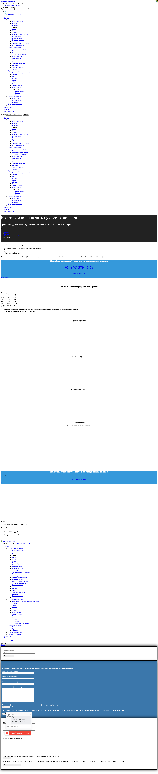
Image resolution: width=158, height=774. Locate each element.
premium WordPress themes (23, 543)
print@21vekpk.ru (79, 273)
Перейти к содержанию (8, 1)
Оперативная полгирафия (12, 236)
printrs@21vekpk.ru (79, 479)
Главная (6, 232)
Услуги (6, 234)
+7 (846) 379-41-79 (79, 267)
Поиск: (3, 114)
